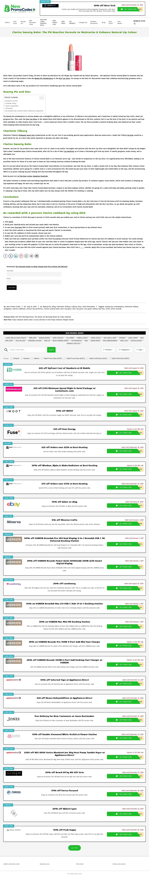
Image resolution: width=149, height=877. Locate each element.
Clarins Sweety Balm (12, 106)
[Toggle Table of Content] (40, 98)
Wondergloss (48, 78)
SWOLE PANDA (133, 338)
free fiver (18, 227)
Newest (26, 358)
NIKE (86, 340)
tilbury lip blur (98, 309)
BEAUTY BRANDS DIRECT (61, 340)
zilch (108, 309)
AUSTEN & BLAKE (136, 340)
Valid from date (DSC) (75, 358)
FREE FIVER (79, 864)
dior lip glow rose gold (81, 309)
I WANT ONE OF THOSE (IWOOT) (15, 338)
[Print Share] (37, 256)
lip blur (130, 135)
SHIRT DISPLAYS (58, 338)
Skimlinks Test (44, 864)
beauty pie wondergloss (114, 307)
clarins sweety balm (52, 309)
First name (10, 271)
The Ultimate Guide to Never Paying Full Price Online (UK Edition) (41, 267)
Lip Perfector (69, 151)
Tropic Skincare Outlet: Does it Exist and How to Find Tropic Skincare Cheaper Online (43, 320)
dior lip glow (66, 309)
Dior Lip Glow (64, 78)
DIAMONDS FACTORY (34, 340)
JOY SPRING (70, 338)
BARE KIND (32, 338)
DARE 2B (47, 340)
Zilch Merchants (88, 307)
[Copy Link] (26, 256)
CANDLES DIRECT (82, 338)
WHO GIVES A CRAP (110, 338)
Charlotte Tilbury (11, 103)
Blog (54, 307)
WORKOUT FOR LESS (73, 343)
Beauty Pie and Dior (12, 101)
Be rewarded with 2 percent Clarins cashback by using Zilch (24, 111)
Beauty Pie (39, 78)
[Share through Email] (31, 256)
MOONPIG (122, 338)
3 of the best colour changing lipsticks (32, 176)
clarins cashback (18, 309)
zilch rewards (116, 309)
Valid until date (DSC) (120, 358)
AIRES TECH (124, 340)
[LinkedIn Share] (16, 256)
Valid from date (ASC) (53, 358)
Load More (74, 848)
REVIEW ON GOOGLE (119, 864)
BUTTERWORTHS (76, 340)
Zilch (11, 222)
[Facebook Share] (5, 256)
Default (16, 358)
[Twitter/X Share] (11, 256)
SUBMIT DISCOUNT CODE (11, 864)
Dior (79, 307)
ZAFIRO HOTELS (96, 338)
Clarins (74, 307)
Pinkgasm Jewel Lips (27, 135)
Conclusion (9, 108)
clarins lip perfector (34, 309)
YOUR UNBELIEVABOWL (110, 340)
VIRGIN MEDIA (95, 340)
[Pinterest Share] (21, 256)
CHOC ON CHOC (20, 340)
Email (8, 278)
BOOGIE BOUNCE (44, 338)
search (51, 350)
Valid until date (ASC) (98, 358)
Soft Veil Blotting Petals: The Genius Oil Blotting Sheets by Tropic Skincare (43, 317)
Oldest (36, 358)
